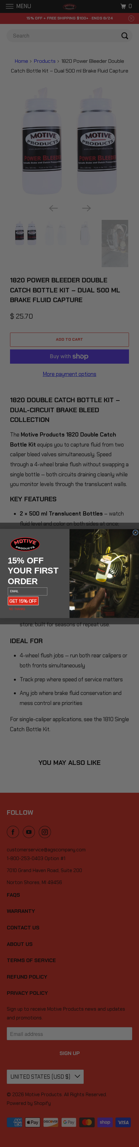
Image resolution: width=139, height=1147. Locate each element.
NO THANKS (17, 609)
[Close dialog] (135, 532)
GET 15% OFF (23, 601)
